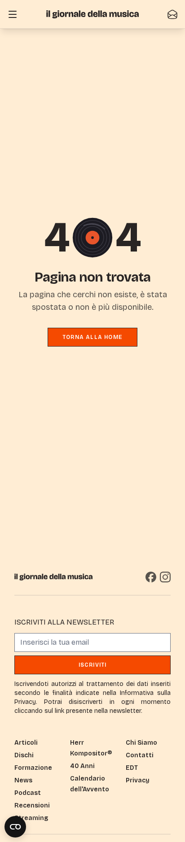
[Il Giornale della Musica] (92, 14)
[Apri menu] (12, 14)
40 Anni (82, 766)
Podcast (27, 793)
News (23, 780)
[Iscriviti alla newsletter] (172, 14)
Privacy (138, 780)
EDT (132, 768)
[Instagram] (165, 577)
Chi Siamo (141, 743)
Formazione (33, 768)
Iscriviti (93, 665)
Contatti (140, 755)
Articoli (26, 743)
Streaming (31, 818)
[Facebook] (150, 577)
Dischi (24, 755)
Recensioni (32, 805)
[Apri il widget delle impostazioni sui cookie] (15, 827)
